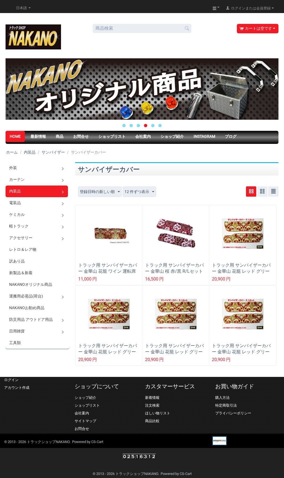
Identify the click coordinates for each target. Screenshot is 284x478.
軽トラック (19, 226)
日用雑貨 (17, 331)
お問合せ (81, 136)
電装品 (15, 203)
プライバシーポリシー (233, 413)
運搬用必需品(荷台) (26, 296)
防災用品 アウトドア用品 (31, 319)
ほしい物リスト (157, 413)
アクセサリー (20, 238)
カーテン (17, 179)
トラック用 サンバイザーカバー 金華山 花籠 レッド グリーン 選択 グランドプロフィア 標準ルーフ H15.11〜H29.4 (175, 355)
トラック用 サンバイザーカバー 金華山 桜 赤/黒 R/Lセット (174, 268)
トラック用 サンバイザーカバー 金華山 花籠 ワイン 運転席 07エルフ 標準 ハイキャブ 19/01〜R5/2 (107, 274)
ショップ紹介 (172, 136)
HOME (15, 136)
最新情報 (38, 136)
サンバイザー (53, 152)
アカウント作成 (16, 388)
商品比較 (152, 421)
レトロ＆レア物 (22, 249)
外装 (13, 168)
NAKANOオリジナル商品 (30, 284)
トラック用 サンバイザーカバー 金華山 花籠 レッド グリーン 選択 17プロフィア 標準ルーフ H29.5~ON (242, 355)
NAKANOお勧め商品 (26, 308)
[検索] (187, 28)
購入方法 (222, 398)
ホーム (12, 152)
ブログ (231, 136)
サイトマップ (85, 421)
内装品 (30, 152)
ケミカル (17, 214)
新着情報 (152, 398)
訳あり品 (17, 261)
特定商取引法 (226, 405)
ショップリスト (112, 136)
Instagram (204, 136)
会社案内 (143, 136)
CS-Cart (97, 442)
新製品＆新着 (20, 273)
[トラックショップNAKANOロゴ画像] (33, 36)
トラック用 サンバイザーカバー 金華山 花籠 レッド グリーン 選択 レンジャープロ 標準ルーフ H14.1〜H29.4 (108, 355)
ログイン (11, 380)
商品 (60, 136)
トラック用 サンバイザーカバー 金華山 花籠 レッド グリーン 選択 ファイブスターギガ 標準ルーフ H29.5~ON (242, 274)
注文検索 (152, 405)
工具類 (15, 343)
